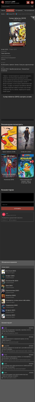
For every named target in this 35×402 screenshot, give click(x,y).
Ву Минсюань (5, 64)
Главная (3, 10)
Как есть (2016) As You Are (10, 342)
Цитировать (14, 220)
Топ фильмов (10, 10)
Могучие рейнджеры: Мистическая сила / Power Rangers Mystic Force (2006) (18, 351)
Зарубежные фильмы (15, 69)
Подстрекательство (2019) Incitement (14, 369)
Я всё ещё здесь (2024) (10, 377)
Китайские (4, 70)
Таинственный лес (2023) (10, 333)
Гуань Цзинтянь (5, 53)
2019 (6, 49)
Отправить (17, 208)
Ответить (4, 220)
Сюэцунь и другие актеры (26, 64)
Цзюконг (11, 64)
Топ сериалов (18, 10)
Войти (28, 2)
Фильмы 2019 (4, 69)
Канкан (17, 64)
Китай (2, 49)
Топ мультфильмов (29, 10)
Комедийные (25, 69)
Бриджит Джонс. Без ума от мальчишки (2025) (16, 360)
